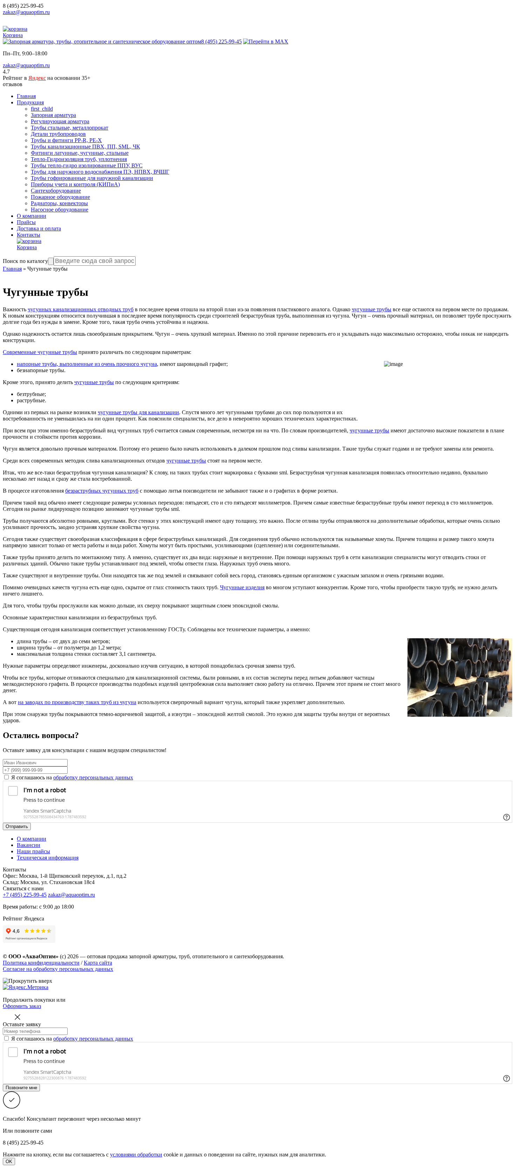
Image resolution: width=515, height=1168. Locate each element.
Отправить (17, 826)
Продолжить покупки (29, 1000)
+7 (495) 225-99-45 (25, 895)
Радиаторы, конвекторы (59, 203)
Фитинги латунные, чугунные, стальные (80, 153)
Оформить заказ (22, 1006)
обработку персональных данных (93, 777)
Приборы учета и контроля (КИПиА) (75, 184)
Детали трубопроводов (58, 134)
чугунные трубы (371, 309)
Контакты (28, 235)
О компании (31, 216)
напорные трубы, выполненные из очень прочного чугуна (87, 364)
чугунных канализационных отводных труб (80, 309)
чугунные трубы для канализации (138, 412)
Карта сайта (98, 963)
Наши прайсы (33, 851)
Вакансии (28, 845)
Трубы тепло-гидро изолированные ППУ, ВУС (87, 165)
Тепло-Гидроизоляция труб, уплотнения (79, 159)
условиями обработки (136, 1154)
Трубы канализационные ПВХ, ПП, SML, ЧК (85, 147)
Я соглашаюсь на (72, 777)
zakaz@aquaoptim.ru (26, 12)
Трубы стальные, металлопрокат (69, 128)
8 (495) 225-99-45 (23, 6)
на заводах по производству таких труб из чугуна (77, 702)
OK (9, 1161)
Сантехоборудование (56, 191)
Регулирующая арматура (60, 121)
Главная (26, 96)
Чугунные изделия (242, 587)
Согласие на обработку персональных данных (58, 969)
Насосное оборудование (59, 210)
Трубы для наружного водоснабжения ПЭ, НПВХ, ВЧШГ (100, 172)
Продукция (30, 102)
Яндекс (37, 78)
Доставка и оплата (39, 228)
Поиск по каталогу (25, 261)
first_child (42, 109)
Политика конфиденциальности (41, 963)
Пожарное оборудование (60, 197)
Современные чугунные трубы (40, 352)
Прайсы (26, 222)
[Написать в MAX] (265, 41)
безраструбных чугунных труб (101, 491)
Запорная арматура (53, 115)
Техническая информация (47, 858)
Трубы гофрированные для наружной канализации (92, 178)
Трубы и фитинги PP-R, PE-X (66, 140)
